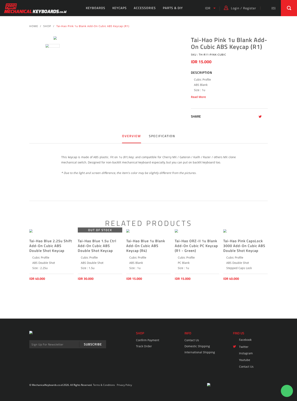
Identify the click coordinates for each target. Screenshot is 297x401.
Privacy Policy (124, 385)
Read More (198, 97)
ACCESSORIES (145, 7)
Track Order (144, 346)
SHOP (47, 26)
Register (249, 8)
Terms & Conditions (104, 385)
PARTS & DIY (173, 7)
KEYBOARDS (95, 7)
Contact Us (191, 340)
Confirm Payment (147, 340)
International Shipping (199, 352)
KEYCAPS (119, 7)
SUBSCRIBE (93, 344)
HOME (33, 26)
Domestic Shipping (197, 346)
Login (235, 8)
